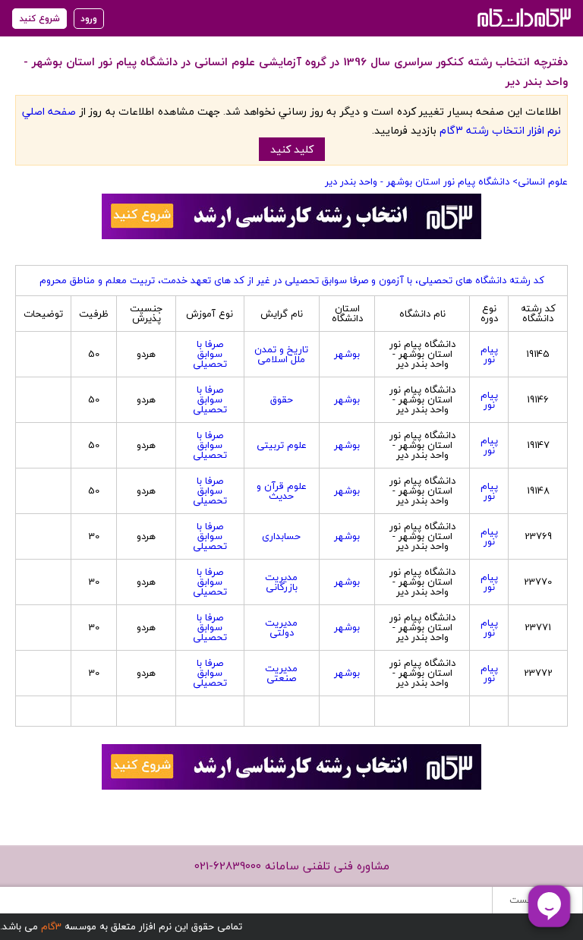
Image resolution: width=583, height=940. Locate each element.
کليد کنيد (292, 149)
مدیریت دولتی (281, 627)
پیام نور (489, 354)
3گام (51, 926)
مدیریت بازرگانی (281, 582)
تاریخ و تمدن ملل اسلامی (281, 354)
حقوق (281, 399)
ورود (88, 19)
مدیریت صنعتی (281, 673)
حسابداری (281, 536)
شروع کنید (39, 19)
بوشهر (347, 353)
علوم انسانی (543, 181)
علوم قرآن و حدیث (282, 491)
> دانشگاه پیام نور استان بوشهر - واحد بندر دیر (421, 181)
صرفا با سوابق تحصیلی (210, 354)
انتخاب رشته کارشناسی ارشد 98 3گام (522, 17)
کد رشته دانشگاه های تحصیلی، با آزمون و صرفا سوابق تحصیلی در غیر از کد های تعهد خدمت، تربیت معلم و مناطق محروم (291, 280)
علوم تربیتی (282, 445)
